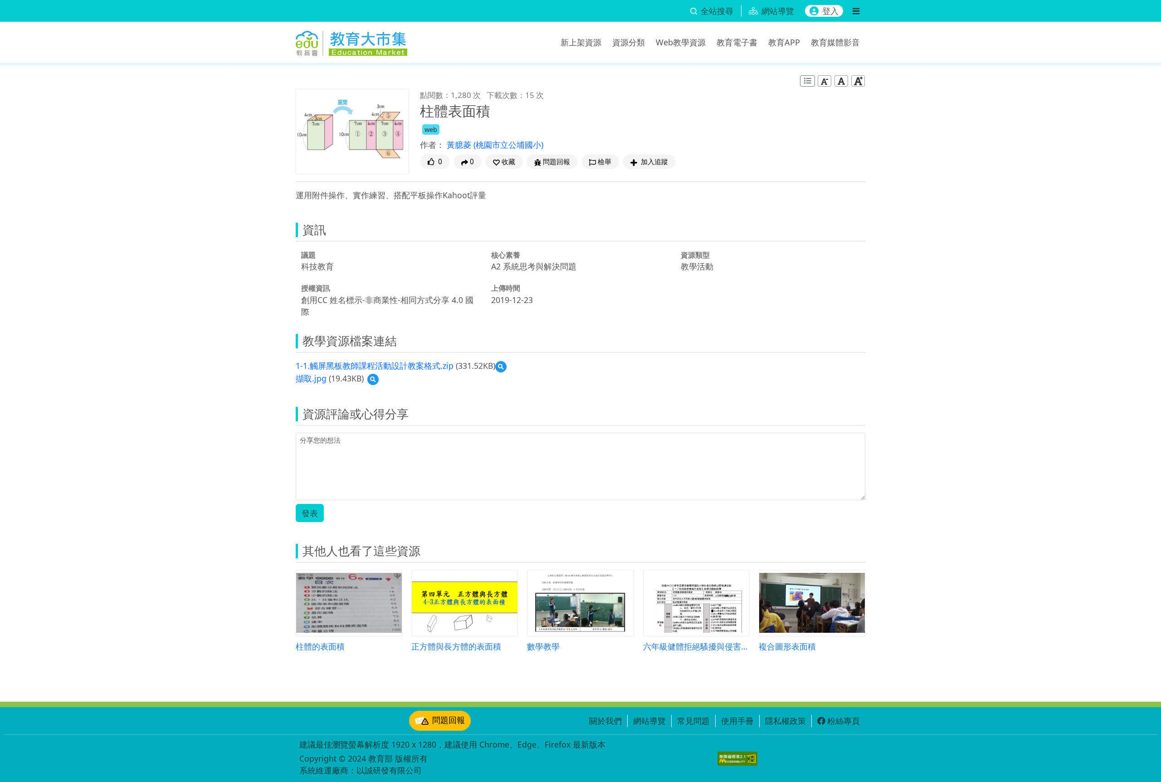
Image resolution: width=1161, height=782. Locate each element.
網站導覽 (649, 720)
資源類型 (695, 255)
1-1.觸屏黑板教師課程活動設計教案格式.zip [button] (375, 365)
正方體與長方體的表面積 (456, 646)
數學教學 (543, 646)
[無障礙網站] (737, 759)
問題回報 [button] (556, 161)
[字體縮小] (824, 81)
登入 (830, 10)
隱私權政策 (785, 720)
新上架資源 (581, 42)
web (430, 129)
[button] (504, 161)
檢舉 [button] (604, 161)
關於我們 (605, 720)
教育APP (784, 42)
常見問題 (693, 720)
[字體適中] (841, 81)
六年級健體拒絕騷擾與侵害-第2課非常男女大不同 (696, 646)
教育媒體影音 (835, 42)
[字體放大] (858, 81)
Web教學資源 (681, 42)
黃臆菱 (460, 144)
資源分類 (628, 42)
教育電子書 (737, 42)
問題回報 (448, 719)
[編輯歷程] (807, 81)
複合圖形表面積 (787, 646)
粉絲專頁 (843, 720)
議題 (308, 255)
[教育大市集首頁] (351, 40)
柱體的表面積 (320, 646)
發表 (310, 513)
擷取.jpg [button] (311, 378)
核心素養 (505, 255)
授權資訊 (315, 288)
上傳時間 (505, 288)
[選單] (856, 11)
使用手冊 (737, 720)
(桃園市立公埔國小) (508, 144)
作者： (432, 144)
